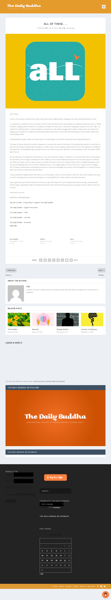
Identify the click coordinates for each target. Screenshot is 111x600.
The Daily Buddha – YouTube (20, 217)
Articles (68, 586)
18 (47, 560)
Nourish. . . (36, 329)
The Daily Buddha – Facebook (20, 222)
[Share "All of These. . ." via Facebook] (41, 260)
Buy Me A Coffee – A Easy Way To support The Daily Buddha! (31, 202)
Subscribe (91, 586)
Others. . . (43, 239)
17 (42, 560)
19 (52, 560)
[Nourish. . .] (43, 319)
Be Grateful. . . (15, 239)
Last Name (9, 481)
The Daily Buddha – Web (19, 212)
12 (52, 556)
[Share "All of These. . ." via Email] (67, 260)
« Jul (41, 574)
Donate (83, 586)
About (61, 586)
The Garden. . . (14, 329)
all (60, 28)
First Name (9, 474)
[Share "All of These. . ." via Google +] (49, 260)
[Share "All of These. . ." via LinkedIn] (58, 260)
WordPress (38, 586)
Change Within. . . (64, 329)
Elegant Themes (19, 586)
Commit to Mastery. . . (90, 329)
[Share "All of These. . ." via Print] (71, 260)
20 (56, 560)
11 (47, 556)
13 (56, 556)
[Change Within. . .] (68, 319)
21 (61, 560)
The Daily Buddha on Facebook (22, 452)
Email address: (11, 494)
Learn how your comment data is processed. (49, 381)
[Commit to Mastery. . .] (92, 319)
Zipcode (8, 488)
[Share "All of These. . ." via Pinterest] (54, 260)
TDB (46, 28)
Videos (75, 586)
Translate (56, 507)
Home (55, 586)
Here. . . (72, 239)
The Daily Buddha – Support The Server (24, 207)
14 (61, 556)
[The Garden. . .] (19, 319)
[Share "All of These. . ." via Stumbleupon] (62, 260)
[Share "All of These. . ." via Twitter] (45, 260)
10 (42, 556)
